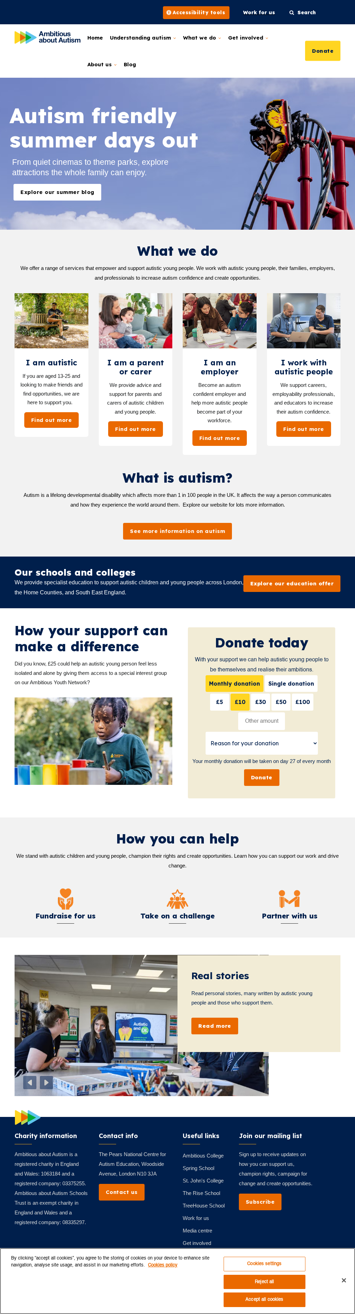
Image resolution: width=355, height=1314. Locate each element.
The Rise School (201, 1193)
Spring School (198, 1168)
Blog (130, 64)
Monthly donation (234, 683)
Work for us (196, 1218)
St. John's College (203, 1181)
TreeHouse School (204, 1206)
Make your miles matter (250, 975)
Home (95, 37)
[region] (177, 1281)
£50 (281, 701)
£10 (240, 701)
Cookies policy (163, 1265)
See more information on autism (177, 531)
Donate (323, 50)
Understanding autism (141, 37)
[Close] (344, 1280)
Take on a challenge (177, 916)
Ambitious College (203, 1156)
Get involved (246, 37)
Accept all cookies (264, 1299)
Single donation (291, 683)
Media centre (197, 1231)
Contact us (122, 1192)
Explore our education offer (292, 583)
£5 (219, 701)
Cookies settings (264, 1264)
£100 (302, 701)
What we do (200, 37)
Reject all (264, 1282)
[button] (29, 1082)
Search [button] (305, 12)
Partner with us (290, 916)
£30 (260, 701)
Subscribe (260, 1201)
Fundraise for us (65, 916)
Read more (214, 1035)
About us (100, 64)
